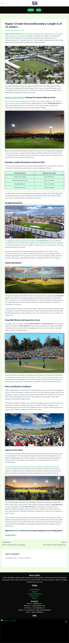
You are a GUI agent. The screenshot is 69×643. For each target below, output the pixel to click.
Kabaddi (34, 592)
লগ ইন (38, 10)
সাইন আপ (31, 10)
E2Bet (17, 531)
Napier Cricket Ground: (12, 33)
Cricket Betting (34, 589)
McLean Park (24, 86)
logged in (16, 558)
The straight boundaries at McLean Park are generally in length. (29, 240)
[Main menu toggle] (2, 3)
